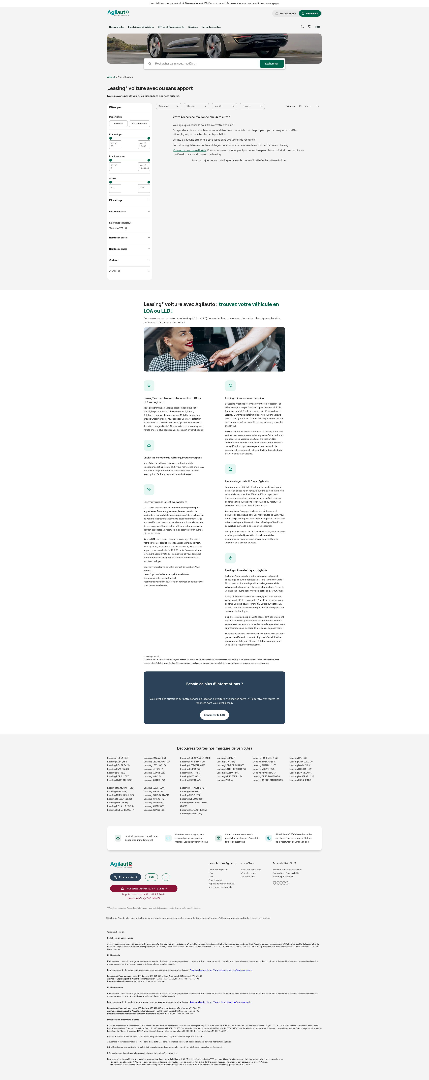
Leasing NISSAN (119, 798)
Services (193, 26)
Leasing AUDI (117, 761)
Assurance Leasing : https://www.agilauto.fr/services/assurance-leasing (221, 970)
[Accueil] (118, 13)
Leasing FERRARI (190, 791)
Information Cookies (241, 918)
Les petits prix (248, 877)
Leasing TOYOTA (156, 794)
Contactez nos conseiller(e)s (189, 150)
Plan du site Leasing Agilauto (132, 918)
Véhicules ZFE (116, 228)
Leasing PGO (225, 779)
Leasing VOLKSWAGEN (195, 757)
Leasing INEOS (190, 776)
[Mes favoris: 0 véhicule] (309, 27)
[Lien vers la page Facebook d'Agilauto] (166, 877)
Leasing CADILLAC (301, 761)
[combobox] (309, 106)
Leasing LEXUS (155, 765)
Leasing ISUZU (190, 779)
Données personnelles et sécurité (178, 918)
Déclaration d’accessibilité (286, 873)
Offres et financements (171, 26)
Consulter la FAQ (214, 715)
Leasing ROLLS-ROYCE (120, 809)
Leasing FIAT (190, 772)
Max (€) (143, 143)
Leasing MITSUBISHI (120, 794)
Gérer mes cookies (261, 918)
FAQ (317, 26)
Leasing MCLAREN (300, 779)
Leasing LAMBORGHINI (230, 765)
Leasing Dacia (299, 765)
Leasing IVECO (191, 798)
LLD (211, 877)
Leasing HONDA (300, 768)
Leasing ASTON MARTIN (268, 779)
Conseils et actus (211, 26)
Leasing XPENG (153, 802)
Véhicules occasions (251, 870)
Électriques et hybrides (141, 26)
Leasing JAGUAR (155, 757)
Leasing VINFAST (154, 798)
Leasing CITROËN (192, 765)
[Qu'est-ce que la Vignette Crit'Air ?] (119, 271)
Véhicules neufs (248, 873)
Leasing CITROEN (193, 787)
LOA (211, 873)
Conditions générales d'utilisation (213, 918)
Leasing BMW (118, 768)
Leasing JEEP (226, 757)
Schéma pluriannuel (283, 877)
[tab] (286, 13)
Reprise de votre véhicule (221, 884)
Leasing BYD (298, 757)
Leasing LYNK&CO (300, 772)
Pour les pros (215, 880)
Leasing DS (116, 772)
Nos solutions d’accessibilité (287, 870)
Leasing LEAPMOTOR (157, 761)
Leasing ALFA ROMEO (266, 776)
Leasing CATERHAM (192, 761)
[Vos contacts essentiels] (302, 27)
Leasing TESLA (117, 757)
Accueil (111, 76)
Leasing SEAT (154, 787)
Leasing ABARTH (264, 772)
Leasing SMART (154, 779)
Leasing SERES (153, 791)
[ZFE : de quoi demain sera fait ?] (126, 228)
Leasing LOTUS (153, 768)
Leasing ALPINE (154, 809)
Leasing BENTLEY (118, 765)
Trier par (290, 106)
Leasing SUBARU (264, 761)
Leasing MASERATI (301, 776)
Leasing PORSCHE (265, 757)
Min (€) (114, 143)
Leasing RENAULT (120, 806)
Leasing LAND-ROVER (231, 768)
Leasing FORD (118, 776)
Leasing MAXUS (154, 772)
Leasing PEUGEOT (193, 809)
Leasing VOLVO (264, 768)
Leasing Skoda (191, 813)
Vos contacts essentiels (220, 887)
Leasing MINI (117, 791)
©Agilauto (111, 918)
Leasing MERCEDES (229, 776)
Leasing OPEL (117, 802)
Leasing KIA (226, 761)
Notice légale (154, 918)
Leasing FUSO (190, 794)
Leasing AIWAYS (154, 806)
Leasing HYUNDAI (119, 779)
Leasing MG (152, 776)
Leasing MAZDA (228, 772)
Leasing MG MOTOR (120, 787)
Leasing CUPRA (190, 768)
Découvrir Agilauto (218, 870)
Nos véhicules (116, 26)
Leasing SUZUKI (264, 765)
